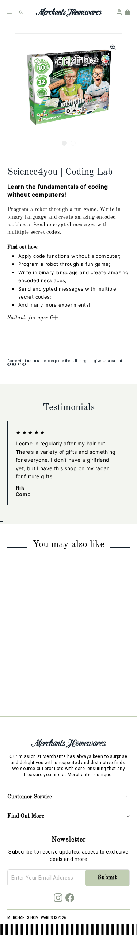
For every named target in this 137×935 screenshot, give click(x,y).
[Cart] (127, 12)
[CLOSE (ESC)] (111, 45)
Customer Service (29, 797)
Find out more (25, 816)
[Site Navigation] (9, 12)
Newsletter (69, 839)
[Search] (20, 12)
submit (107, 878)
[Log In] (119, 12)
